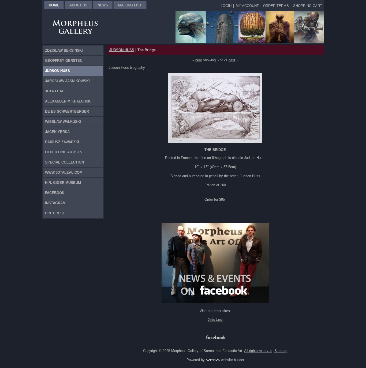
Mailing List (130, 5)
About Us (78, 5)
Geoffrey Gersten (63, 61)
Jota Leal (54, 91)
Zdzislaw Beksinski (64, 50)
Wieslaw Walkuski (63, 122)
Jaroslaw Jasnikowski (67, 81)
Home (54, 5)
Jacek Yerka (57, 132)
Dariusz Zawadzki (62, 142)
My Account (247, 6)
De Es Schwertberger (67, 111)
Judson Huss (57, 71)
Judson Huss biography (127, 68)
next (232, 60)
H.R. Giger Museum (63, 183)
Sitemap (280, 351)
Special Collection (64, 162)
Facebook (54, 193)
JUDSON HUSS (121, 50)
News (103, 5)
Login (226, 6)
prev (198, 60)
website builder (232, 360)
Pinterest (55, 213)
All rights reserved (258, 351)
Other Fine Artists (63, 152)
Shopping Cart (307, 6)
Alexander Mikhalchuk (68, 101)
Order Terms (276, 6)
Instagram (55, 203)
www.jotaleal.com (64, 172)
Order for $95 (214, 200)
